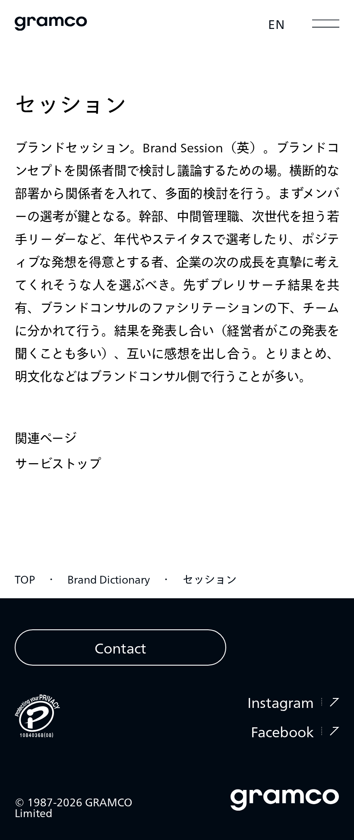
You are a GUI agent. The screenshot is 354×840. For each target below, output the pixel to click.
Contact (120, 647)
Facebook (282, 731)
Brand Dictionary (108, 579)
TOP (25, 579)
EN (276, 23)
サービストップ (58, 463)
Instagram (280, 702)
